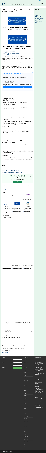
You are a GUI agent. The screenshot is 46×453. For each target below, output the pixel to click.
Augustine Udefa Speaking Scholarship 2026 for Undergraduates (27, 323)
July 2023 (25, 408)
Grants (40, 392)
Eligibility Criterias (5, 52)
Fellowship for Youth (38, 364)
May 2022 (25, 431)
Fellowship (41, 363)
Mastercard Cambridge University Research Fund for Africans (10, 167)
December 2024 (26, 380)
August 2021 (25, 444)
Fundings (3, 362)
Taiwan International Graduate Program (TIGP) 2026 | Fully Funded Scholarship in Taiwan (27, 209)
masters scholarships (37, 399)
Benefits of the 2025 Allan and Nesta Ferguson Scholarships (11, 53)
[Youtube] (42, 0)
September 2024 (26, 385)
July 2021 (25, 446)
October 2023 (25, 403)
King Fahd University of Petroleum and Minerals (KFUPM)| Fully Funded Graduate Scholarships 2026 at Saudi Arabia (6, 324)
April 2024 (25, 393)
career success (36, 362)
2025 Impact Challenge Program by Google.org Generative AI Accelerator (12, 172)
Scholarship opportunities (24, 185)
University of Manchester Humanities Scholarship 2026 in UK (28, 200)
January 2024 (25, 398)
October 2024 (25, 383)
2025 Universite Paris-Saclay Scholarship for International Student (11, 170)
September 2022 (26, 424)
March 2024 (25, 395)
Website (25, 345)
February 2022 (26, 436)
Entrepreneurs (36, 363)
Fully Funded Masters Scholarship (9, 185)
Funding (42, 391)
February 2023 (26, 416)
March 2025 (25, 375)
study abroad (36, 408)
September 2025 (26, 365)
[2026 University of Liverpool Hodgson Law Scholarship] (6, 205)
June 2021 (25, 447)
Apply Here (3, 163)
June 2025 (25, 370)
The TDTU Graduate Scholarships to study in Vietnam (5, 195)
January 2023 (25, 418)
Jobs (2, 365)
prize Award (40, 401)
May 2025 (25, 372)
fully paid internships (37, 391)
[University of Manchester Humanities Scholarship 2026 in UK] (28, 196)
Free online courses (40, 369)
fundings (35, 392)
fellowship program (38, 367)
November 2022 (26, 421)
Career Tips (3, 357)
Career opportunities (38, 361)
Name (3, 345)
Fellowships (3, 359)
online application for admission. (25, 146)
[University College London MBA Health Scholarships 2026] (28, 238)
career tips (40, 362)
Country (14, 361)
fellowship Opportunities (38, 365)
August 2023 (25, 406)
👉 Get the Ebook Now (17, 181)
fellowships (36, 368)
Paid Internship (36, 401)
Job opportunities (37, 398)
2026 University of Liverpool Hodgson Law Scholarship (6, 209)
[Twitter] (41, 0)
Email (14, 345)
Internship (36, 393)
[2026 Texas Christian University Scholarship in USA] (17, 295)
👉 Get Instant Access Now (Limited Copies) (17, 87)
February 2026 (26, 357)
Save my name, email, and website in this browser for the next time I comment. (13, 348)
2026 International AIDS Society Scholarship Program (6, 217)
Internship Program (38, 396)
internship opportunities (38, 394)
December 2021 (26, 439)
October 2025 (25, 364)
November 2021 (26, 441)
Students (42, 407)
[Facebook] (40, 0)
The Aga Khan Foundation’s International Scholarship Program (16, 195)
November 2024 (26, 382)
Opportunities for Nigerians (38, 400)
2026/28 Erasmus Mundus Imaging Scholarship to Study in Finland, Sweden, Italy (17, 209)
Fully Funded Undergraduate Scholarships (38, 390)
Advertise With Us (42, 4)
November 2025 (26, 362)
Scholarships (30, 185)
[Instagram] (43, 0)
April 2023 (25, 413)
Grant (38, 392)
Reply (32, 331)
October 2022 (25, 423)
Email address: (15, 364)
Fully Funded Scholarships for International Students (38, 386)
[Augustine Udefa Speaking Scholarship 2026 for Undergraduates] (28, 295)
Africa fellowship (38, 357)
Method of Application (6, 54)
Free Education (36, 369)
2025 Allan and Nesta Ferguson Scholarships (9, 51)
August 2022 (25, 426)
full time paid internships (37, 370)
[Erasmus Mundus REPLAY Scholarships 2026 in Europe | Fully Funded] (17, 238)
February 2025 (26, 377)
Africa (35, 357)
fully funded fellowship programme (39, 374)
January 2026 (25, 359)
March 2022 (25, 434)
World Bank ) (27, 107)
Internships (3, 364)
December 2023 (26, 400)
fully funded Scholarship (17, 185)
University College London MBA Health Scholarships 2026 (28, 266)
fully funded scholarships (38, 382)
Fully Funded (37, 371)
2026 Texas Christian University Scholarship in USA (17, 323)
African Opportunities (38, 358)
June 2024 (25, 390)
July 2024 (25, 388)
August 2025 (25, 367)
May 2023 (25, 411)
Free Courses (40, 368)
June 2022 (25, 429)
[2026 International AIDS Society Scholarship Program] (6, 214)
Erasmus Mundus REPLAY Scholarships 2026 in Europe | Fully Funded (16, 266)
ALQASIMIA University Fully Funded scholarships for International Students (38, 16)
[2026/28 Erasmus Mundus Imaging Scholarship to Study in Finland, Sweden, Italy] (17, 205)
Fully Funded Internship (37, 375)
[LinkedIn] (39, 0)
